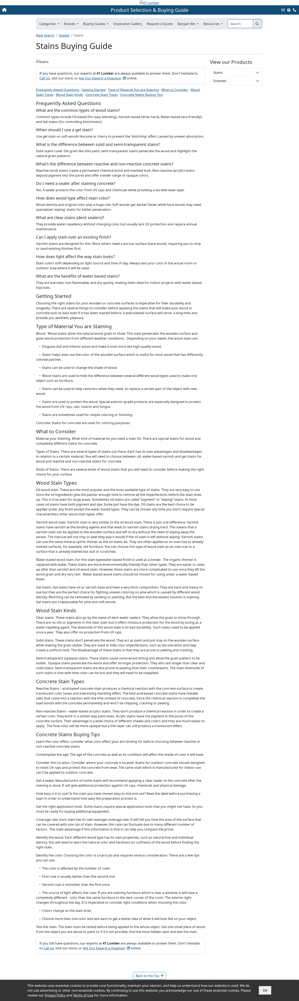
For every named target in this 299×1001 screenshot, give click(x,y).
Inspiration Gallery (127, 24)
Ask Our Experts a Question (100, 78)
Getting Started (94, 90)
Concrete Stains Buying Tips (141, 94)
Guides (64, 35)
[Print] (288, 10)
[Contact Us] (294, 10)
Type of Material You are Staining (133, 90)
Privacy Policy (55, 995)
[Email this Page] (283, 10)
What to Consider (174, 90)
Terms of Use (83, 995)
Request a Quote (160, 24)
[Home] (31, 10)
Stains (218, 72)
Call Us (44, 78)
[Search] (257, 24)
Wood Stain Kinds (69, 94)
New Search (45, 35)
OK (265, 990)
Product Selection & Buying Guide (150, 10)
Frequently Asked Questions (57, 90)
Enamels (219, 81)
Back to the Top (147, 976)
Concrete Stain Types (101, 94)
